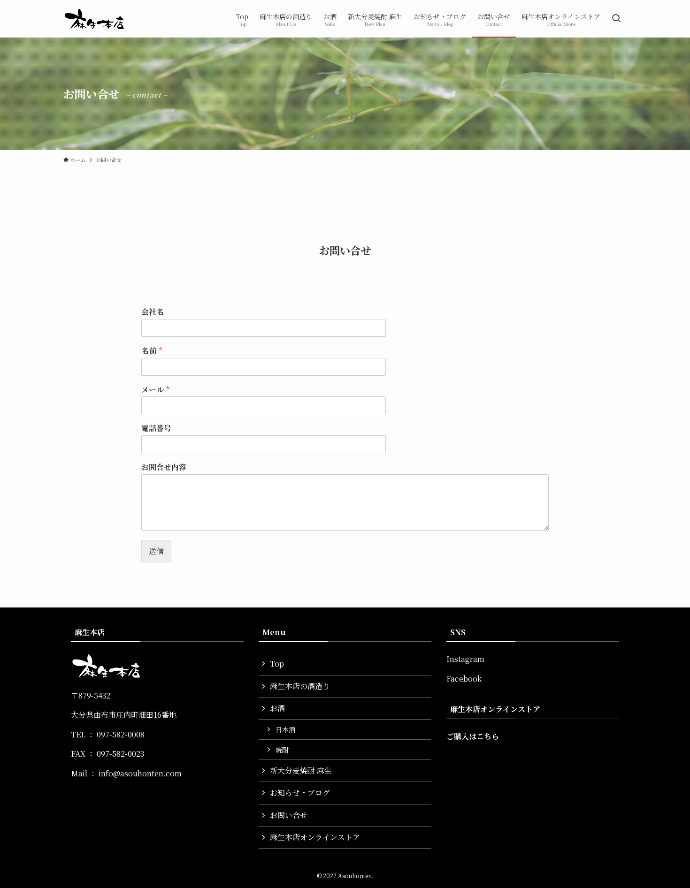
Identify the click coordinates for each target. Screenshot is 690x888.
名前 (151, 351)
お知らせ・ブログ (300, 792)
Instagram (465, 658)
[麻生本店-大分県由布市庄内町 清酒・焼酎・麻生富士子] (94, 19)
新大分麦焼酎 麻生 (301, 770)
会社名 (152, 312)
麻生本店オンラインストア (315, 837)
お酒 (277, 708)
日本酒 (285, 729)
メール (155, 390)
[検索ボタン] (616, 19)
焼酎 (282, 749)
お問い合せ (288, 815)
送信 (156, 551)
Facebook (464, 678)
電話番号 (156, 428)
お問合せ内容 (163, 467)
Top (277, 663)
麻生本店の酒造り (300, 686)
